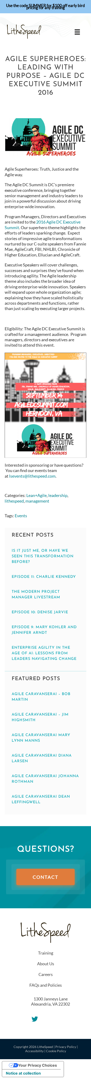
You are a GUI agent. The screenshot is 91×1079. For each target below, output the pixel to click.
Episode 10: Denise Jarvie (40, 612)
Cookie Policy (56, 1051)
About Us (45, 963)
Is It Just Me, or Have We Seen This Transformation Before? (43, 556)
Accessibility (34, 1051)
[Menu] (77, 32)
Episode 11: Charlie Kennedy (44, 577)
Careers (45, 974)
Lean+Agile (36, 495)
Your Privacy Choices (37, 1065)
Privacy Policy (65, 1047)
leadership (57, 495)
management (37, 500)
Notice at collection (23, 1073)
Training (45, 952)
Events (21, 515)
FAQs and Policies (45, 985)
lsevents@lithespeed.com (32, 476)
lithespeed (14, 500)
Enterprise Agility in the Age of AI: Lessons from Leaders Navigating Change (44, 653)
